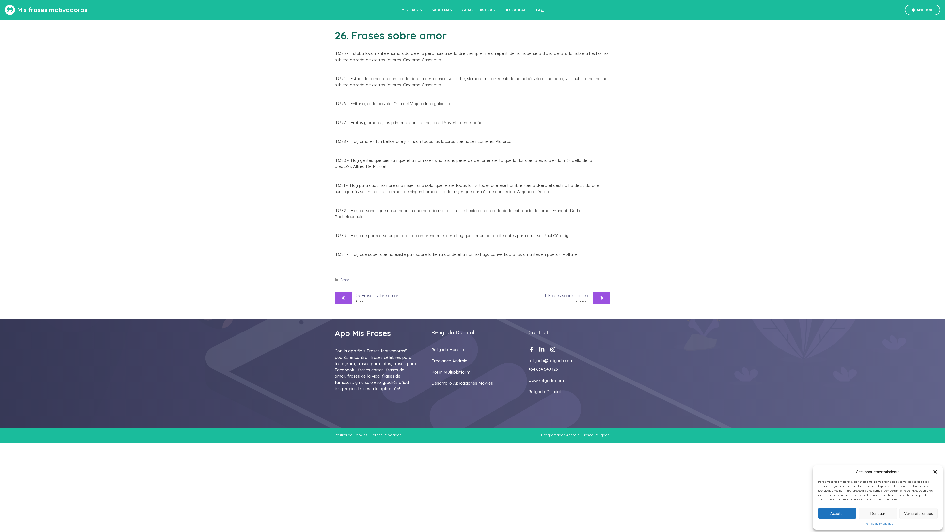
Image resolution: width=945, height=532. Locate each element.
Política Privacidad (386, 435)
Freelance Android (449, 360)
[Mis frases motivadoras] (10, 9)
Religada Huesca (447, 349)
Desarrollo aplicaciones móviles (462, 383)
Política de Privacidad (879, 523)
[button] (935, 471)
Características (478, 9)
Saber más (442, 9)
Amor (344, 280)
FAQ (540, 9)
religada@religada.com (550, 360)
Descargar (515, 9)
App (342, 333)
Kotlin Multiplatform (450, 372)
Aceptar (837, 513)
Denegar (877, 513)
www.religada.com (546, 380)
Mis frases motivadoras (52, 10)
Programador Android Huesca (567, 435)
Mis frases (411, 9)
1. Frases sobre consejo (567, 295)
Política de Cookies (351, 435)
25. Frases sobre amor (376, 295)
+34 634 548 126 (543, 369)
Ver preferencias (918, 513)
